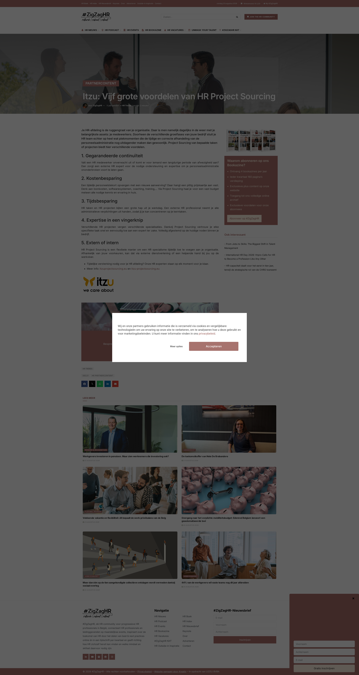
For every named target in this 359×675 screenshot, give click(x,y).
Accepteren (214, 346)
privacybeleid (207, 333)
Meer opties (176, 346)
